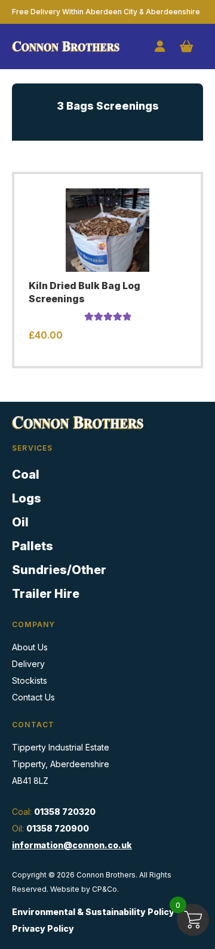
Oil (20, 522)
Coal (25, 474)
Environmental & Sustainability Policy (93, 912)
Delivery (28, 664)
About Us (30, 647)
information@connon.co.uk (72, 845)
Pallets (32, 546)
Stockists (29, 680)
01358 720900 (57, 828)
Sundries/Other (59, 570)
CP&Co (104, 889)
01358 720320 (65, 812)
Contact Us (33, 697)
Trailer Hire (45, 594)
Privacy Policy (43, 928)
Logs (26, 498)
